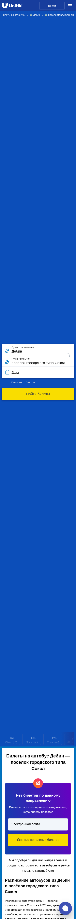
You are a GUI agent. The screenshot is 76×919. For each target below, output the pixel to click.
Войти (52, 5)
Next (73, 739)
